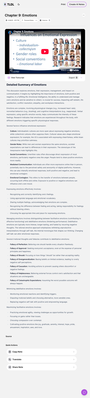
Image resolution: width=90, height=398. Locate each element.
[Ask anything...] (84, 392)
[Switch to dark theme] (19, 4)
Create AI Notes (77, 4)
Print (63, 4)
